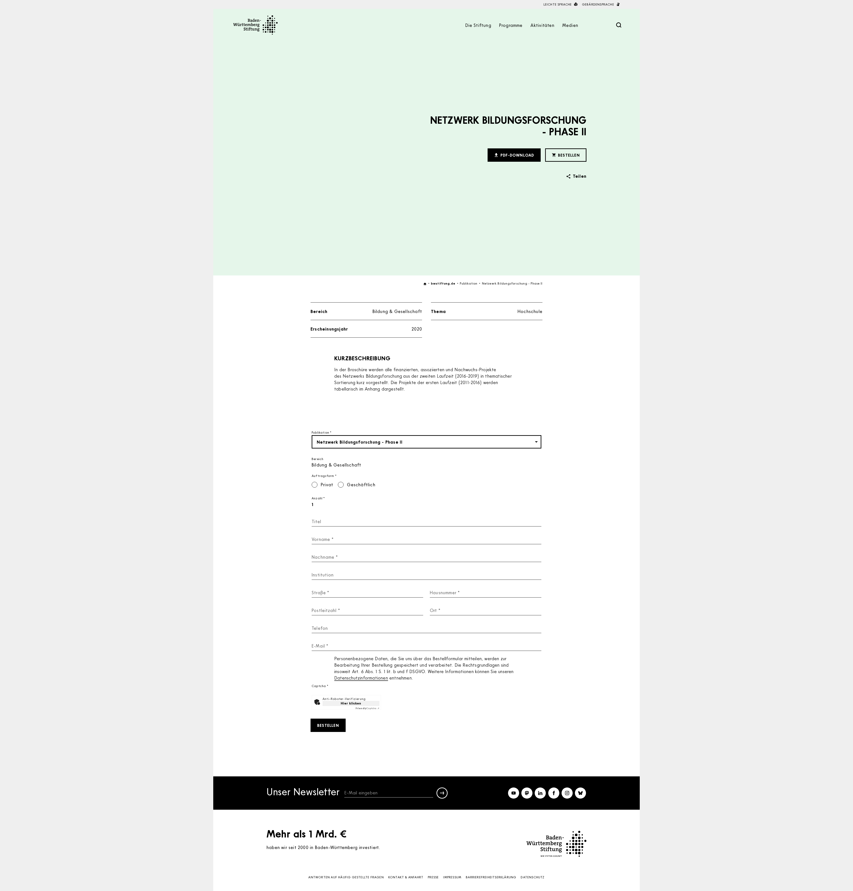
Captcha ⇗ (367, 708)
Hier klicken (351, 703)
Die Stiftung (478, 25)
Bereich (317, 459)
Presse (433, 877)
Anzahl (318, 498)
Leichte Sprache (558, 4)
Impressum (452, 877)
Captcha (320, 686)
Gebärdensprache (598, 4)
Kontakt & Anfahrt (405, 877)
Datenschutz (532, 877)
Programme (511, 25)
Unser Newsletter (303, 792)
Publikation (322, 432)
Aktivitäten (542, 25)
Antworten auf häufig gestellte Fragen (346, 877)
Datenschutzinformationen (361, 677)
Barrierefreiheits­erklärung (491, 877)
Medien (570, 25)
